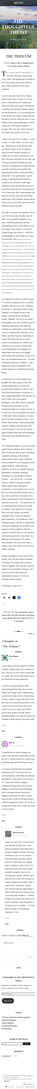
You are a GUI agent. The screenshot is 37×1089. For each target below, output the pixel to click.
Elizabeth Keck (28, 63)
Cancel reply (30, 936)
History (20, 66)
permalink (19, 621)
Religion (27, 66)
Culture (14, 66)
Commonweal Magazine (9, 1025)
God (12, 615)
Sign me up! (8, 1001)
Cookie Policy (6, 1080)
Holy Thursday (20, 615)
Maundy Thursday (13, 618)
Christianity (23, 612)
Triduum (24, 618)
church (30, 612)
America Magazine (8, 1023)
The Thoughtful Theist (18, 26)
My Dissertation (7, 1028)
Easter (4, 615)
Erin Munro (23, 935)
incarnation (30, 615)
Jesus (5, 618)
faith (9, 615)
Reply (3, 731)
